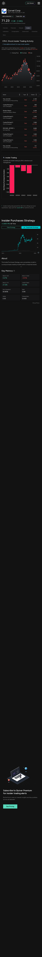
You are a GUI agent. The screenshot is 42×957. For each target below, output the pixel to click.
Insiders (28, 28)
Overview (5, 28)
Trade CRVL (19, 16)
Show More (36, 303)
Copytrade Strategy (32, 227)
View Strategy (11, 227)
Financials (13, 28)
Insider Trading (11, 158)
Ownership (34, 31)
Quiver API (20, 207)
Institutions (5, 31)
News (4, 35)
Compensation (15, 31)
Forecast (21, 28)
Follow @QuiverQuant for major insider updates (16, 44)
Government (25, 31)
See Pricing (10, 806)
